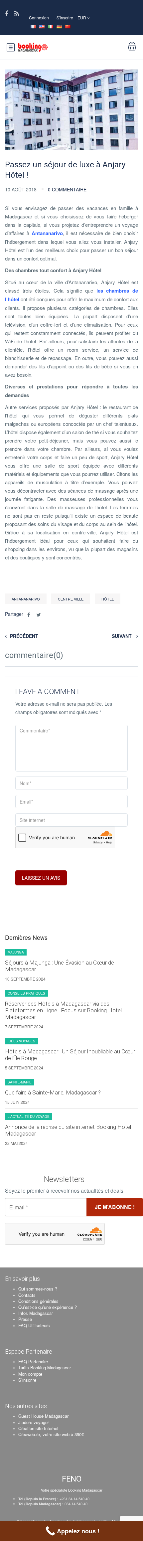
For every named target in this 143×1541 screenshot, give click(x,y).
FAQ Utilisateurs (34, 1325)
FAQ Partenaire (33, 1361)
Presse (25, 1319)
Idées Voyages (21, 1041)
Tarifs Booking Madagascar (44, 1367)
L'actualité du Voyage (29, 1116)
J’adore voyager (33, 1422)
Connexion (39, 17)
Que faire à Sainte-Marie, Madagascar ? (53, 1092)
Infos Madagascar (35, 1313)
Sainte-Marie (20, 1082)
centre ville (70, 599)
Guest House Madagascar (43, 1416)
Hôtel (107, 599)
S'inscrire (65, 17)
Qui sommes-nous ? (37, 1289)
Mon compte (30, 1374)
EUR (82, 17)
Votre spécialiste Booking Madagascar (71, 1490)
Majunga (16, 952)
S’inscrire (27, 1380)
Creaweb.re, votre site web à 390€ (51, 1434)
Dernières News (26, 937)
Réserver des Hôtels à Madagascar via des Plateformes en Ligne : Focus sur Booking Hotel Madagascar (63, 1010)
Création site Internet (38, 1428)
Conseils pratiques (26, 993)
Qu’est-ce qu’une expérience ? (47, 1307)
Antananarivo (47, 233)
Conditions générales (38, 1301)
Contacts (27, 1295)
